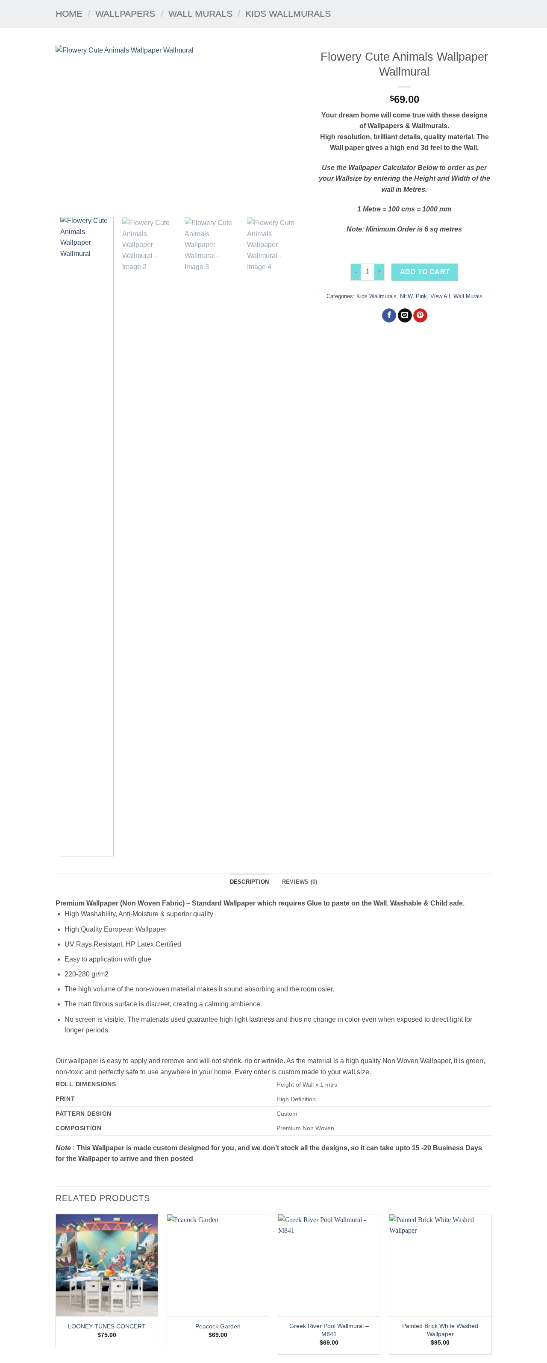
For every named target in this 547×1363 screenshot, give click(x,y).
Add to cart (425, 272)
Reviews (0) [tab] (300, 882)
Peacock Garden (218, 1326)
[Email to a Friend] (405, 315)
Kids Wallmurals (288, 13)
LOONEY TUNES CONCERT (107, 1326)
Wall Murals (200, 13)
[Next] (289, 127)
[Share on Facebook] (389, 315)
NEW (406, 296)
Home (69, 13)
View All (440, 296)
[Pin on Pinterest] (420, 315)
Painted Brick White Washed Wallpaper (440, 1329)
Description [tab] (249, 882)
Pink (421, 296)
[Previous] (71, 127)
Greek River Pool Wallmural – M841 (329, 1329)
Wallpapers (125, 13)
